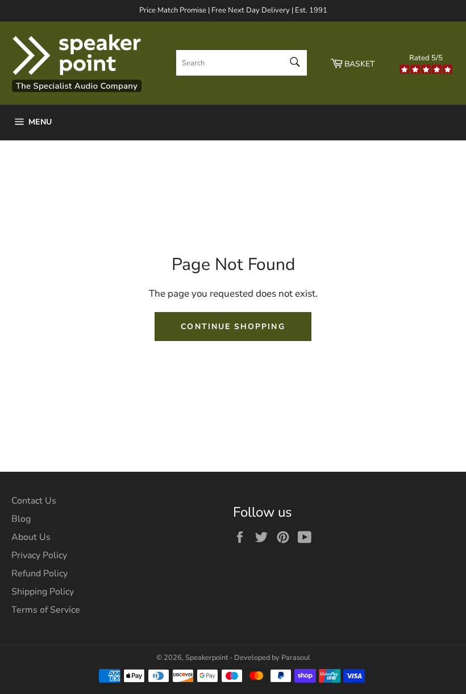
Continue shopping (233, 326)
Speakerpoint (206, 658)
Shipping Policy (42, 591)
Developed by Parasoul (272, 658)
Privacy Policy (39, 555)
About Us (31, 537)
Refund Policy (39, 573)
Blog (21, 519)
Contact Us (33, 500)
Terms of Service (45, 610)
